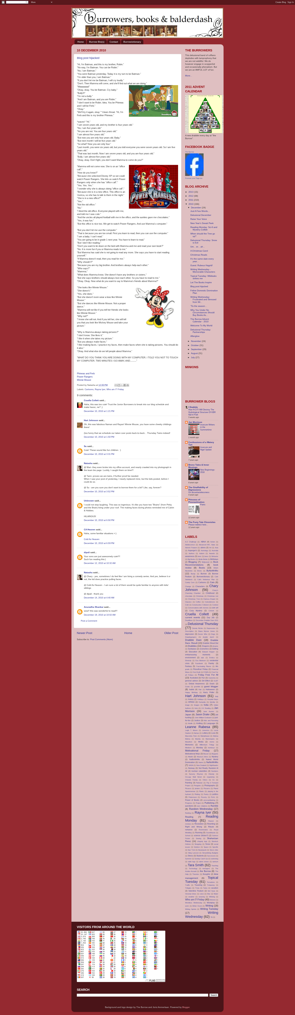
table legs (191, 862)
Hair (200, 689)
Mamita (198, 739)
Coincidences (210, 602)
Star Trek (191, 850)
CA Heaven (89, 529)
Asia (216, 548)
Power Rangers (85, 377)
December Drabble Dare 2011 (207, 620)
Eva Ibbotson (200, 660)
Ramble (214, 806)
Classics (188, 602)
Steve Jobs (214, 850)
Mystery (215, 757)
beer (199, 556)
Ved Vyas (211, 891)
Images (196, 705)
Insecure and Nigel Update (206, 448)
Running (199, 833)
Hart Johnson (91, 420)
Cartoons (89, 389)
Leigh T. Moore (191, 730)
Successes (211, 856)
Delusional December (200, 215)
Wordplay (211, 903)
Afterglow (194, 336)
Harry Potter (208, 692)
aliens (203, 548)
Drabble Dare (193, 640)
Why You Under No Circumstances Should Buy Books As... (202, 312)
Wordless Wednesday (193, 903)
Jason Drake (203, 714)
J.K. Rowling (206, 708)
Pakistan (199, 783)
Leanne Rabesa (197, 727)
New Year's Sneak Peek (202, 223)
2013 (191, 192)
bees (206, 556)
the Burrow (205, 871)
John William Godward (203, 717)
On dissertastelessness (198, 492)
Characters (200, 586)
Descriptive (189, 631)
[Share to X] (121, 385)
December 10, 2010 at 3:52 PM (99, 491)
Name (201, 762)
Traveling (198, 885)
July (193, 357)
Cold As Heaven (91, 539)
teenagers (206, 868)
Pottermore (193, 797)
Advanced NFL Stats (207, 545)
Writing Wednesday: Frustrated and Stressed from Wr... (203, 299)
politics (215, 794)
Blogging (192, 562)
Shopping (198, 844)
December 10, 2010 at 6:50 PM (99, 520)
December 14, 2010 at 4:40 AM (99, 598)
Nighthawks (213, 765)
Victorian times (190, 894)
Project (198, 803)
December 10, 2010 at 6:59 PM (99, 543)
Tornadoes (211, 882)
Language (210, 723)
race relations (202, 806)
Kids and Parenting (211, 720)
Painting (188, 783)
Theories (195, 874)
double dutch (208, 637)
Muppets (215, 754)
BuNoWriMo (212, 571)
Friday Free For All (208, 675)
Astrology (204, 550)
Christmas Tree (194, 599)
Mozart (205, 754)
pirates (197, 788)
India (206, 705)
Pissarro (207, 788)
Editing (215, 649)
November (196, 341)
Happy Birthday (191, 692)
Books (202, 568)
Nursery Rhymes (196, 774)
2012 (191, 196)
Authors (192, 553)
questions (189, 806)
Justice (197, 720)
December (196, 207)
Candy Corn (190, 582)
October (195, 345)
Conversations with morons (198, 608)
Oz (213, 780)
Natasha (88, 463)
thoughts (206, 874)
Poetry (206, 794)
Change (188, 586)
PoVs (213, 797)
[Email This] (116, 385)
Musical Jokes (202, 757)
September (196, 349)
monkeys (211, 748)
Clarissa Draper (209, 599)
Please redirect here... (198, 525)
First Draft (196, 672)
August (194, 353)
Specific (215, 847)
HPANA (191, 702)
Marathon (188, 742)
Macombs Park (191, 736)
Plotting (197, 794)
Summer (188, 859)
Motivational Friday (197, 750)
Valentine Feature (196, 891)
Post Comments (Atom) (101, 639)
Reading (189, 817)
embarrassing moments (197, 655)
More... (188, 76)
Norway (191, 768)
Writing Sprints (190, 909)
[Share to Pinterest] (127, 385)
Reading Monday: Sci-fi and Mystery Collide (203, 228)
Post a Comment (89, 621)
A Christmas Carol (199, 251)
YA (211, 917)
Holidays (200, 699)
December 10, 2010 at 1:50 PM (99, 437)
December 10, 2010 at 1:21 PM (99, 411)
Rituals (211, 827)
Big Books (191, 559)
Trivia (197, 888)
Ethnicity (188, 660)
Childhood (210, 593)
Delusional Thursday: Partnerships (200, 331)
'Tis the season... (198, 306)
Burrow (204, 574)
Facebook (199, 663)
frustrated (194, 678)
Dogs (213, 634)
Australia (215, 550)
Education (193, 652)
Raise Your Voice (198, 219)
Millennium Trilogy (207, 745)
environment (190, 658)
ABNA (203, 542)
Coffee (198, 602)
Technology (193, 868)
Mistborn (188, 748)
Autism (201, 553)
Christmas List (212, 596)
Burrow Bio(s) (96, 41)
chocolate (188, 596)
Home (80, 41)
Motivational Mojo (192, 754)
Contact (114, 41)
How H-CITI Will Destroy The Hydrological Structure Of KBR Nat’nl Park (202, 412)
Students (200, 856)
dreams (215, 646)
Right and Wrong (193, 827)
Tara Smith (196, 865)
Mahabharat (205, 736)
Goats (187, 687)
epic (202, 658)
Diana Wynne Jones (206, 631)
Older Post (171, 633)
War (208, 894)
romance (189, 830)
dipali (87, 552)
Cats (212, 582)
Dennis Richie (197, 628)
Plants (201, 791)
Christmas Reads (198, 255)
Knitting (199, 723)
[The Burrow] (194, 175)
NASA (191, 765)
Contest (215, 605)
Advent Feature (191, 548)
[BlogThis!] (118, 385)
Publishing (209, 803)
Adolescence (190, 545)
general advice (191, 681)
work (187, 906)
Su (85, 446)
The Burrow (189, 152)
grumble (197, 687)
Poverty (204, 797)
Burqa (193, 574)
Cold (187, 605)
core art (215, 608)
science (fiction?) (201, 835)
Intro (196, 708)
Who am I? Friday (115, 389)
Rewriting (211, 824)
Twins (205, 888)
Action (212, 542)
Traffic (187, 885)
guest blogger (211, 686)
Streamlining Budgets (210, 853)
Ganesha (211, 678)
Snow (207, 844)
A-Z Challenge (190, 542)
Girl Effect (206, 681)
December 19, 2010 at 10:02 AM (100, 615)
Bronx (199, 571)
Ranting (188, 813)
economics (204, 649)
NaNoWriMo (212, 762)
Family (211, 663)
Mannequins (210, 739)
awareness (189, 556)
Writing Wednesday (201, 915)
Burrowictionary (132, 41)
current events (192, 617)
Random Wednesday (201, 808)
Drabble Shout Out (210, 643)
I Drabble (193, 407)
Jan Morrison (195, 422)
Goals (212, 684)
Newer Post (84, 633)
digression (189, 634)
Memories (189, 745)
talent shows (204, 862)
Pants (202, 504)
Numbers (214, 771)
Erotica (211, 658)
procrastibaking (209, 800)
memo (212, 742)
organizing (210, 777)
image (187, 705)
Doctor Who (202, 634)
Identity (212, 702)
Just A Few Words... (200, 211)
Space (206, 847)
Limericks (205, 730)
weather (191, 897)
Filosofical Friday (200, 669)
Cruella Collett (91, 400)
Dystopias (192, 649)
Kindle (190, 723)
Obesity (211, 774)
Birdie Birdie (203, 559)
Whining (212, 897)
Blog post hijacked (88, 58)
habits (191, 689)
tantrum (215, 862)
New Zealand (201, 765)
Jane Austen (208, 711)
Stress (190, 856)
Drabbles (192, 646)
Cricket (211, 611)
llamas (196, 733)
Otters (205, 780)
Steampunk (202, 850)
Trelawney (211, 885)
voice (202, 894)
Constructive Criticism (200, 605)
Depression (211, 628)
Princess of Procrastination (196, 501)
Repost (211, 821)
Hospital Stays (212, 699)
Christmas (200, 596)
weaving (202, 897)
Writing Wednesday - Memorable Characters (202, 270)
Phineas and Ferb (86, 373)
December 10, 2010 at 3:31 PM (99, 454)
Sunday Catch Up (201, 859)
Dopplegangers (191, 637)
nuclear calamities (199, 771)
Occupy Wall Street (193, 777)
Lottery (205, 733)
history (191, 699)
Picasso (188, 788)
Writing (209, 905)
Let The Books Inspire (201, 282)
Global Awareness (197, 684)
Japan (188, 714)
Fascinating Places (203, 666)
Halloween (210, 689)
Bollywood (205, 562)
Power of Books (192, 800)
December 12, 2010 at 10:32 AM (100, 563)
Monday (199, 748)
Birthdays (214, 559)
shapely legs (202, 841)
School (187, 835)
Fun (203, 678)
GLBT (216, 681)
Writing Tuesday (209, 908)
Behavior (215, 556)
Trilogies (188, 888)
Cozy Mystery (195, 611)
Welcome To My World (201, 325)
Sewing (198, 838)
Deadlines (189, 620)
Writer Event (197, 906)
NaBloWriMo (194, 759)
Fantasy (188, 666)
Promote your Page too (193, 178)
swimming (214, 859)
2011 (191, 200)
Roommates (203, 830)
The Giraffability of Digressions (198, 488)
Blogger (186, 1007)
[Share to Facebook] (124, 385)
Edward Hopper (208, 652)
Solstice (197, 847)
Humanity (202, 702)
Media (200, 742)
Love (213, 733)
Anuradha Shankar (93, 607)
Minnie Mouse (84, 380)
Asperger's (192, 550)
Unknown (89, 501)
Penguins (197, 785)
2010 (191, 204)
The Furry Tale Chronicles (201, 522)
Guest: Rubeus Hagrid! (201, 265)
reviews (188, 824)
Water (216, 894)
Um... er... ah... (197, 247)
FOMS (205, 672)
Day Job (211, 617)
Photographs (209, 785)
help (216, 696)
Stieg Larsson (193, 853)
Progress (188, 803)
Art (210, 548)
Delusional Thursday (203, 624)
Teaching (214, 866)
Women (213, 900)
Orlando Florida (191, 780)
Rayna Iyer (100, 389)
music (190, 757)
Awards (212, 553)
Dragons (205, 646)
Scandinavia (210, 833)
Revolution (199, 824)
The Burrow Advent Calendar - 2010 (199, 320)
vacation (214, 888)
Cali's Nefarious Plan (206, 579)
